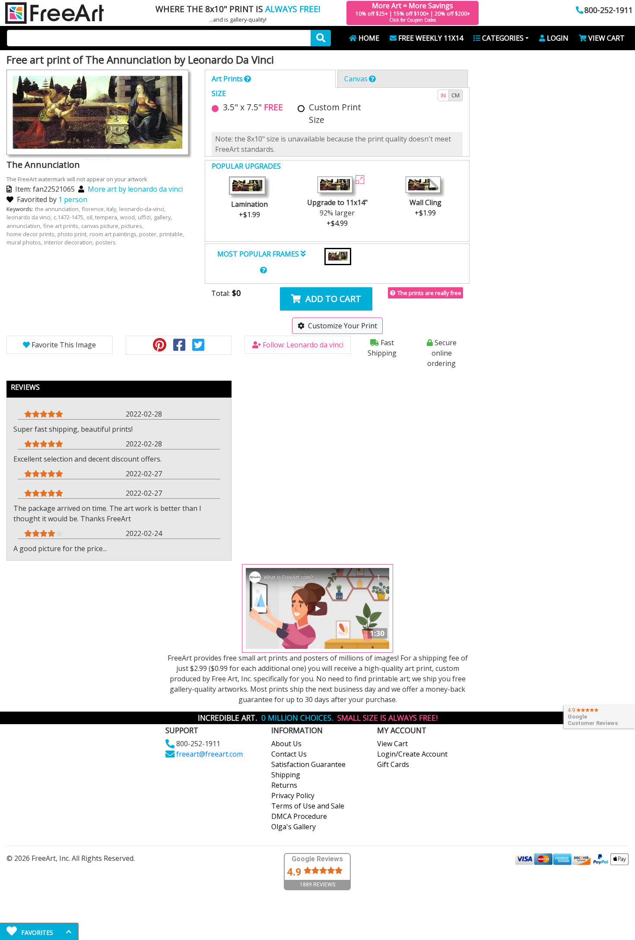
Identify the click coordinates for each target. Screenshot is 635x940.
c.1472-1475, (70, 217)
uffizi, (145, 217)
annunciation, (24, 226)
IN (443, 95)
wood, (128, 217)
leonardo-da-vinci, (143, 209)
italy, (112, 209)
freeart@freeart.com (209, 754)
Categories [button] (503, 38)
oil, (90, 217)
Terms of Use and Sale (307, 806)
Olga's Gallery (293, 826)
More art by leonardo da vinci (135, 189)
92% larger (337, 213)
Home (369, 38)
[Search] (321, 38)
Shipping (285, 775)
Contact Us (289, 754)
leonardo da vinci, (29, 217)
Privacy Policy (292, 795)
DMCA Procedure (299, 816)
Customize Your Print (342, 325)
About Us (286, 743)
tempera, (107, 217)
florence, (94, 209)
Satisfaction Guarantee (308, 764)
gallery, (163, 217)
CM (455, 95)
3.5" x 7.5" (253, 107)
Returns (284, 785)
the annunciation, (58, 209)
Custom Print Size (335, 113)
